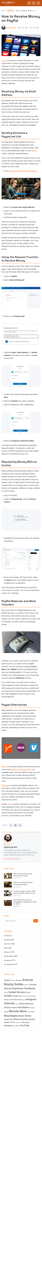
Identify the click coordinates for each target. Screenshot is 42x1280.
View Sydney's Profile (11, 859)
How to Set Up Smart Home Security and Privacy (22, 875)
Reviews (7, 952)
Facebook (29, 988)
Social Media (8, 956)
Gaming (6, 940)
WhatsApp (26, 1022)
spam (34, 151)
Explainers (18, 988)
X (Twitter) (16, 1026)
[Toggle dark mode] (34, 3)
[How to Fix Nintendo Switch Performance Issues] (8, 884)
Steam (7, 1022)
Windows (8, 1025)
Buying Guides (13, 984)
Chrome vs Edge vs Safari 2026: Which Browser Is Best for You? (24, 892)
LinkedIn (17, 1004)
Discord (8, 988)
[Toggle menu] (38, 3)
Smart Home (24, 1015)
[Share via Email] (20, 825)
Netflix (31, 1004)
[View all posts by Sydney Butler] (21, 838)
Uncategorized (9, 964)
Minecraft (23, 1003)
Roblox (29, 1011)
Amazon (19, 980)
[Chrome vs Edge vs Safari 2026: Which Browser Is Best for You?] (8, 893)
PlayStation (23, 1007)
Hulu (24, 999)
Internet (9, 1003)
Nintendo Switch (10, 1007)
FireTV (6, 992)
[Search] (35, 920)
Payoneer (5, 785)
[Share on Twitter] (11, 825)
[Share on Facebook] (15, 825)
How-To (10, 10)
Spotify (32, 1019)
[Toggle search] (29, 3)
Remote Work (18, 1011)
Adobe (7, 980)
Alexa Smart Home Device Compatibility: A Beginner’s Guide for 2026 (25, 902)
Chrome (32, 984)
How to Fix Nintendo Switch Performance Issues (23, 883)
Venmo (4, 767)
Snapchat (8, 1019)
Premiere (32, 1007)
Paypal (4, 60)
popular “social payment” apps (23, 769)
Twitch (17, 1022)
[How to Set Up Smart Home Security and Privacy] (8, 876)
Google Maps (26, 996)
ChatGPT (26, 984)
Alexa (13, 980)
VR (21, 1022)
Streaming (7, 960)
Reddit (6, 1012)
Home (3, 10)
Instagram (30, 999)
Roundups (10, 1015)
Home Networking (15, 1000)
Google (8, 995)
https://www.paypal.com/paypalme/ (23, 171)
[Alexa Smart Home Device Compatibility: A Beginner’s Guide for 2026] (8, 903)
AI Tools (7, 936)
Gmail (28, 992)
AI (10, 980)
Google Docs (17, 996)
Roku (33, 1012)
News (6, 948)
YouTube (24, 1025)
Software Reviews (21, 1019)
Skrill (9, 804)
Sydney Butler (11, 28)
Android (27, 980)
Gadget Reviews (17, 992)
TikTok (12, 1022)
